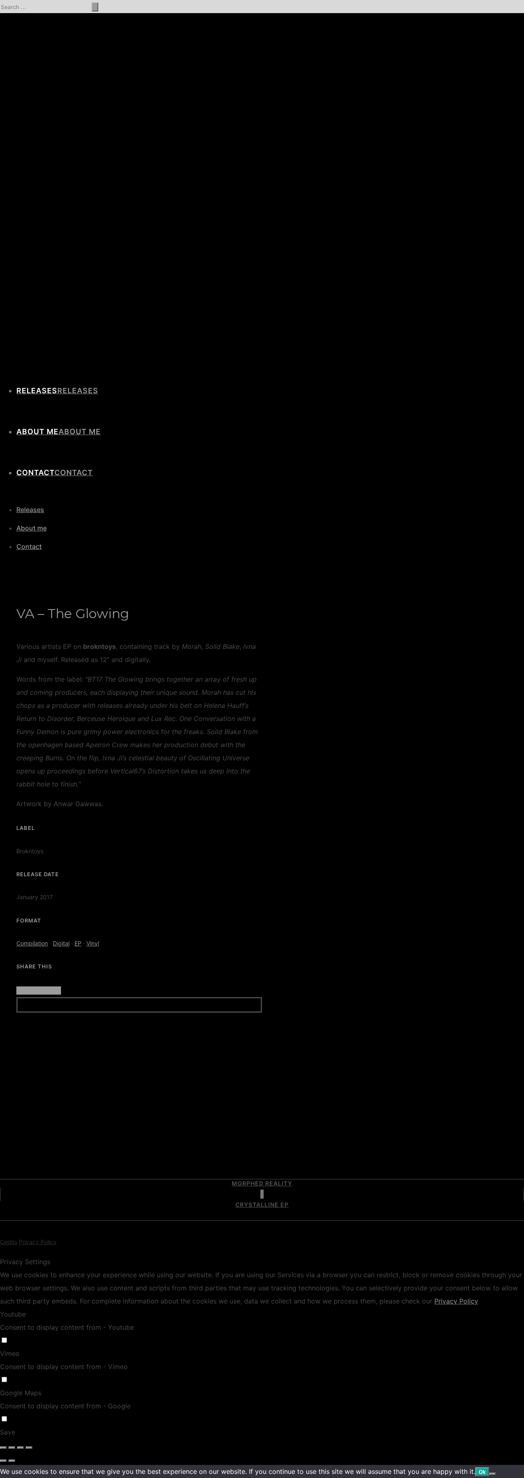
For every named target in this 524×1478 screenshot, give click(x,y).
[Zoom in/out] (29, 1447)
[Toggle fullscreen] (20, 1447)
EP (78, 943)
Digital (61, 943)
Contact (73, 472)
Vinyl (92, 943)
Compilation (32, 943)
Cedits (8, 1241)
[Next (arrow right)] (12, 1461)
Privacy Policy (37, 1241)
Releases (77, 390)
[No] (492, 1474)
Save (7, 1432)
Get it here (38, 990)
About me (80, 431)
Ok (482, 1472)
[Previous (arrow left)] (3, 1461)
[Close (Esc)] (3, 1447)
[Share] (12, 1447)
